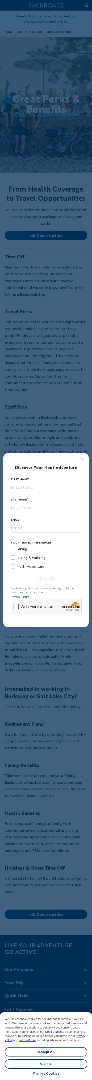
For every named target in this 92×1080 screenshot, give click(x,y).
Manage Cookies (46, 1073)
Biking (22, 549)
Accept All (46, 1052)
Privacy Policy (20, 597)
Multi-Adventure (30, 566)
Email (15, 520)
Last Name (19, 499)
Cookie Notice (54, 1031)
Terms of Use (27, 1040)
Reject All (46, 1064)
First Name (19, 479)
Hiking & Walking (31, 557)
